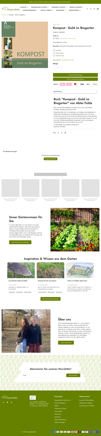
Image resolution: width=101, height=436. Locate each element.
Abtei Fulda (56, 24)
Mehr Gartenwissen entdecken (50, 299)
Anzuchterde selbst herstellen (18, 281)
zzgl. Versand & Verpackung (67, 38)
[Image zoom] (25, 45)
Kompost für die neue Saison (47, 281)
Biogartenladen (31, 432)
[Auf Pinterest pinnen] (65, 132)
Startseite (4, 15)
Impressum (57, 417)
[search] (90, 8)
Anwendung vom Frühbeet (86, 406)
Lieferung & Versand (60, 408)
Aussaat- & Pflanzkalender (86, 400)
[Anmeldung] (94, 9)
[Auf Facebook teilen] (58, 132)
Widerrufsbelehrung (60, 420)
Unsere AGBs (58, 411)
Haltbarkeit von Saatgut (85, 403)
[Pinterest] (7, 402)
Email (24, 375)
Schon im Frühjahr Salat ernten (77, 281)
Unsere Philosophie (59, 403)
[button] (75, 75)
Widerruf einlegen (59, 422)
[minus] (54, 67)
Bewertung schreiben (50, 159)
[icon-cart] (97, 8)
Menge (55, 63)
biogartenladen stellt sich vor (62, 400)
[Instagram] (11, 402)
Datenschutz (57, 414)
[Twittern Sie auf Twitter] (62, 132)
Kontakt (56, 406)
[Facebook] (3, 402)
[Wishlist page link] (87, 9)
